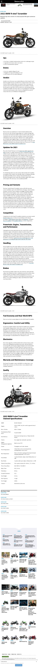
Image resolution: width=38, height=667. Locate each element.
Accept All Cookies (19, 665)
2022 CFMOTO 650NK (5, 508)
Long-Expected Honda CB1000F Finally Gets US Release (30, 536)
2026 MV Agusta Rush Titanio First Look (23, 609)
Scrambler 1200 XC (17, 220)
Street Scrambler (7, 220)
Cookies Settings (5, 656)
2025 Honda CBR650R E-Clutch (31, 643)
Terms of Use (13, 654)
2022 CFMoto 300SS (4, 503)
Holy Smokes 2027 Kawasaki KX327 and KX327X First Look (18, 536)
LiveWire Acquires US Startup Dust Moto (29, 541)
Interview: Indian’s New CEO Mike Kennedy (14, 608)
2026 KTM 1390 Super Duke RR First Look (18, 545)
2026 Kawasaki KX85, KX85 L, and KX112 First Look (23, 629)
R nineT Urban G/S (7, 217)
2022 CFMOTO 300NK (5, 512)
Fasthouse (25, 219)
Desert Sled (18, 219)
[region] (19, 663)
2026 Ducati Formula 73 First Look (14, 629)
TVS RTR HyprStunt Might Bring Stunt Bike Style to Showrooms (5, 610)
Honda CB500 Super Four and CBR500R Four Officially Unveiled (30, 545)
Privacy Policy (4, 654)
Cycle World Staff (6, 21)
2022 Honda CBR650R (5, 494)
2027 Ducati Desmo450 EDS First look (7, 536)
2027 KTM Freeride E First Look (18, 541)
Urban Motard (11, 219)
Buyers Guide (3, 11)
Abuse (9, 654)
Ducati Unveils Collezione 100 (6, 540)
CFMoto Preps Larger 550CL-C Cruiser (14, 577)
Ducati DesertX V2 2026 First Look (22, 594)
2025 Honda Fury (23, 641)
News (4, 534)
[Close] (36, 662)
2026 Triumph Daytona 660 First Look (6, 593)
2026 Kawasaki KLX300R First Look (5, 629)
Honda (29, 625)
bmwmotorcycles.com (19, 483)
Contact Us (19, 654)
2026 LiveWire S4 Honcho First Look (6, 544)
